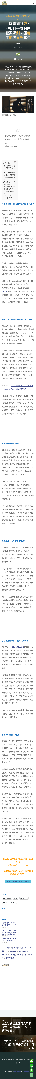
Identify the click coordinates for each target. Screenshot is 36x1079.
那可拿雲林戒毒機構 (16, 647)
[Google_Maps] (31, 1070)
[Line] (31, 1061)
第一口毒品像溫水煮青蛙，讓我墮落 (9, 174)
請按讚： (9, 196)
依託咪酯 (15, 948)
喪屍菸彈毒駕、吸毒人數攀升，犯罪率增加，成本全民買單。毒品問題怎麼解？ (9, 932)
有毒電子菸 (22, 955)
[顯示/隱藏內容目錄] (14, 162)
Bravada (17, 1071)
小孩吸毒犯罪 (23, 951)
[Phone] (31, 1066)
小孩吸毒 (12, 951)
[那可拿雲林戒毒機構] (4, 3)
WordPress (27, 1071)
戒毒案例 (12, 955)
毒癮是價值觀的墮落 (9, 179)
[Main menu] (32, 3)
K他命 (5, 291)
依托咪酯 (6, 948)
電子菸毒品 (9, 958)
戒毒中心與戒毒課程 (12, 16)
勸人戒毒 (24, 948)
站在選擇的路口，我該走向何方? (9, 188)
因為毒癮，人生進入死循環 (9, 183)
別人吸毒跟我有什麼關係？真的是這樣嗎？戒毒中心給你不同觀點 (9, 924)
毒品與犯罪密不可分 (9, 192)
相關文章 (9, 198)
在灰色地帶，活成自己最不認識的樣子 (9, 168)
